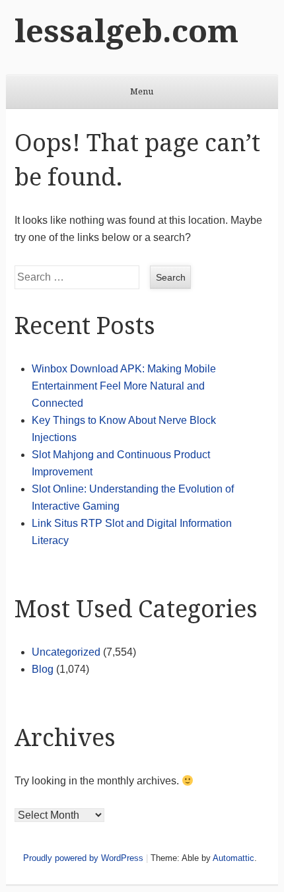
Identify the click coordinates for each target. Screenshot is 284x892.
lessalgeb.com (126, 31)
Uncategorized (66, 652)
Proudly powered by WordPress (83, 858)
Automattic (233, 858)
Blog (42, 669)
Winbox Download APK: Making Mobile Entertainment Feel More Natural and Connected (124, 386)
